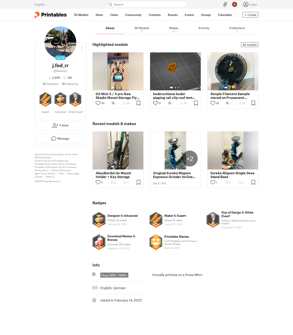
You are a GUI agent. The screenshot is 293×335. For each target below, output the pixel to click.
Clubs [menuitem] (114, 15)
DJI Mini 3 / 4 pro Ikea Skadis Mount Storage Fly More (116, 96)
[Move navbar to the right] (236, 15)
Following (70, 84)
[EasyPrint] (225, 4)
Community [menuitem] (133, 15)
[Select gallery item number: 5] (239, 87)
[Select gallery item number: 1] (112, 87)
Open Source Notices (45, 173)
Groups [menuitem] (206, 15)
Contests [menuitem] (155, 15)
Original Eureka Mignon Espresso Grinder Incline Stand (173, 175)
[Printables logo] (51, 14)
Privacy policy (41, 170)
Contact (38, 176)
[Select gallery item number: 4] (123, 87)
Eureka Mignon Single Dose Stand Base (232, 175)
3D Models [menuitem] (81, 15)
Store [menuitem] (99, 15)
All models (250, 44)
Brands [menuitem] (173, 15)
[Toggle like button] (98, 103)
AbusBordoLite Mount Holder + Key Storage (113, 175)
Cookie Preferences (61, 170)
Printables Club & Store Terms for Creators (56, 167)
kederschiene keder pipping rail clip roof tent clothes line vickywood (172, 96)
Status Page (73, 173)
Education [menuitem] (225, 15)
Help (61, 173)
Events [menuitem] (189, 15)
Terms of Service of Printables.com (51, 160)
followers (51, 84)
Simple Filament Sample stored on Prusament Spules (230, 96)
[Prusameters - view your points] (234, 4)
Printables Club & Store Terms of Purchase (55, 164)
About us (50, 176)
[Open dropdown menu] (82, 46)
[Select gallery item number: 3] (120, 87)
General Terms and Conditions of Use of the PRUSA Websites (56, 156)
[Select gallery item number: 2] (116, 87)
